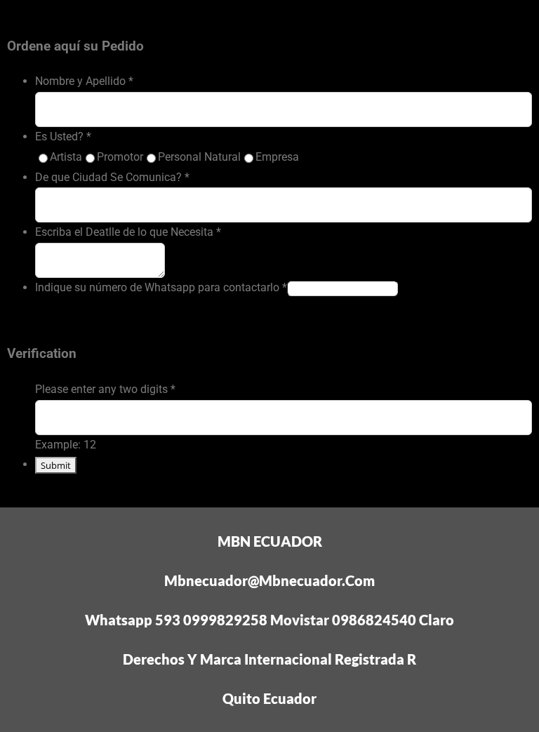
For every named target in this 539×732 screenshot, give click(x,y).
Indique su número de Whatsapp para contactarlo (161, 287)
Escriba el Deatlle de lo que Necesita (128, 232)
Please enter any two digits (105, 389)
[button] (270, 4)
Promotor (120, 157)
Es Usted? (63, 136)
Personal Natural (199, 157)
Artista (66, 157)
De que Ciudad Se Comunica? (112, 177)
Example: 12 (65, 444)
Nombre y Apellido (84, 81)
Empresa (277, 157)
